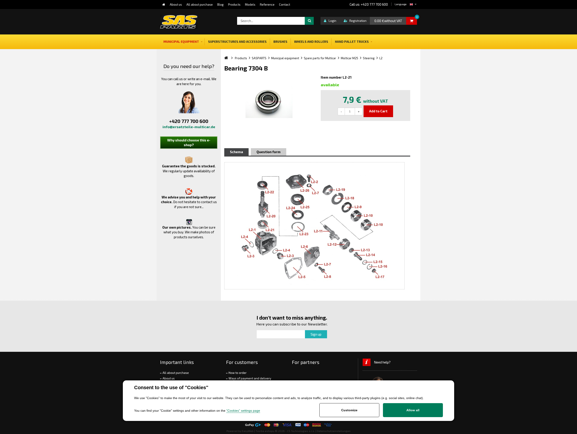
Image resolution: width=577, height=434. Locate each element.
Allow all (412, 410)
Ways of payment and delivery (250, 378)
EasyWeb (248, 430)
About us (169, 378)
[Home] (163, 4)
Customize (349, 410)
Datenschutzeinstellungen (333, 430)
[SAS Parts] (179, 21)
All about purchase (176, 373)
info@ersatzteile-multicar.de (189, 127)
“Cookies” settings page (243, 410)
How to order (238, 373)
